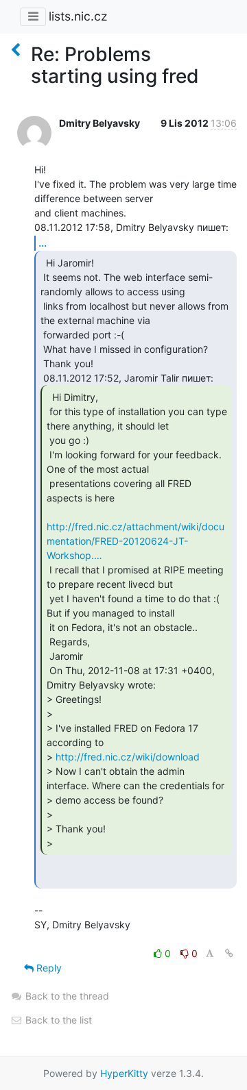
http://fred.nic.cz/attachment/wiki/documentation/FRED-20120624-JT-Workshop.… (135, 541)
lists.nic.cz (78, 16)
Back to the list (57, 1020)
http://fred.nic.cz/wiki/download (128, 757)
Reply (48, 968)
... (42, 242)
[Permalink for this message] (229, 953)
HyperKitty (124, 1073)
